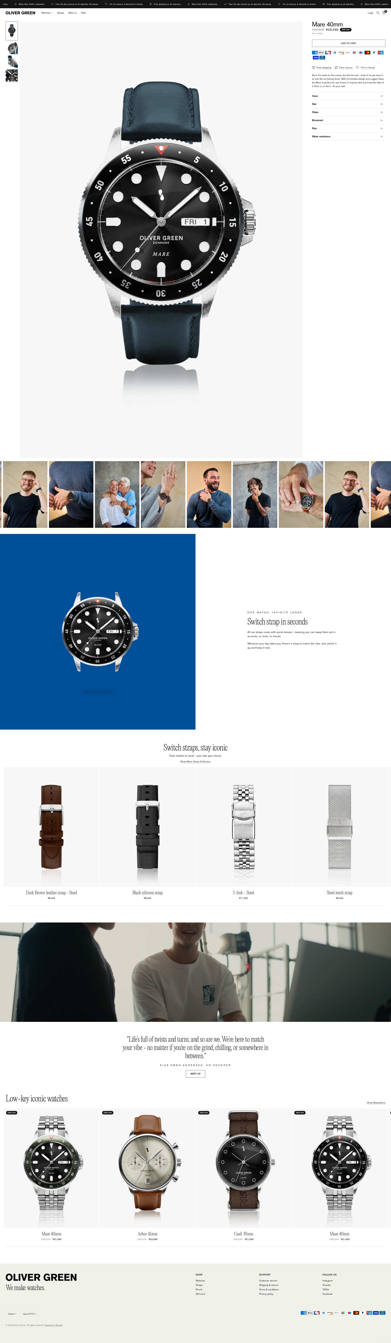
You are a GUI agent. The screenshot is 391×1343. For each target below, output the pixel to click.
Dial (314, 104)
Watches (45, 12)
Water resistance (321, 136)
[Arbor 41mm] (147, 1168)
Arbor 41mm (147, 1234)
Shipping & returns (268, 1285)
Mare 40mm (51, 1234)
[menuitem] (47, 12)
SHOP (199, 1275)
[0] (383, 12)
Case (315, 95)
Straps (60, 12)
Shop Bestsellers (376, 1102)
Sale (83, 12)
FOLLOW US (330, 1275)
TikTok (326, 1289)
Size (314, 128)
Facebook (328, 1294)
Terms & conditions (268, 1289)
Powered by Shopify (53, 1325)
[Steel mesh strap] (339, 827)
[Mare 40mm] (51, 1168)
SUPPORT (265, 1275)
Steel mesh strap (339, 893)
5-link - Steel (243, 893)
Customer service (268, 1280)
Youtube (327, 1285)
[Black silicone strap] (147, 827)
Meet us (73, 12)
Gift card (200, 1294)
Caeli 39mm (243, 1234)
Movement (317, 120)
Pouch (199, 1289)
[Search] (378, 12)
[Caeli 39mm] (243, 1168)
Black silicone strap (147, 893)
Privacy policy (266, 1294)
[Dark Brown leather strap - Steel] (51, 827)
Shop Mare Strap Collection (195, 761)
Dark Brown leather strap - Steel (51, 893)
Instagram (328, 1280)
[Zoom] (296, 28)
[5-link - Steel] (243, 827)
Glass (315, 112)
